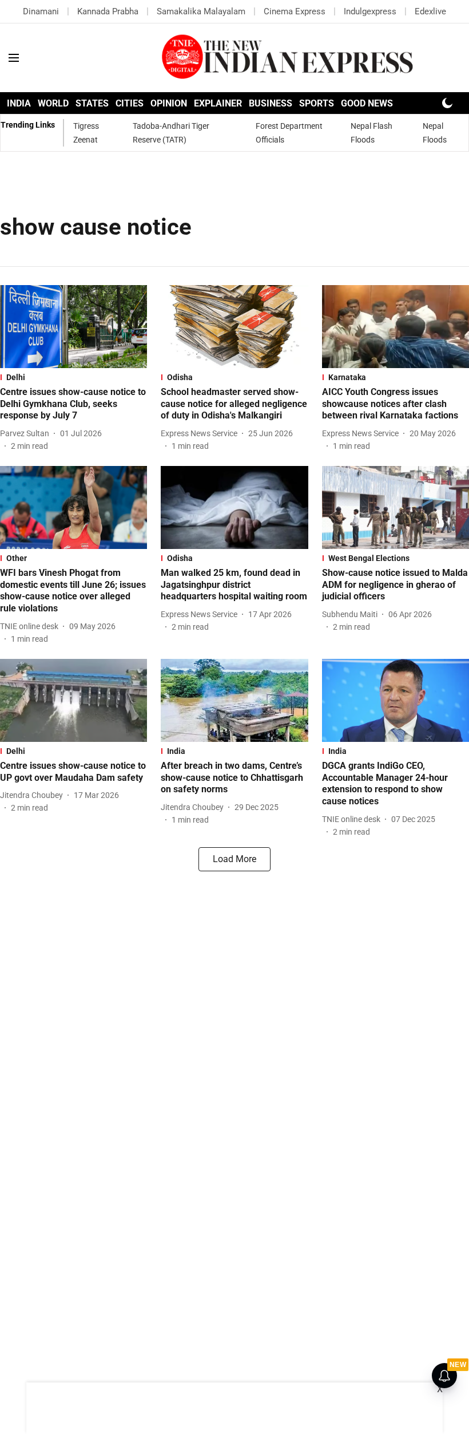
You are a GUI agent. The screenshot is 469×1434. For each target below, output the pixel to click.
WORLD (53, 103)
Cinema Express (294, 11)
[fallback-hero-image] (73, 326)
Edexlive (430, 11)
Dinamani (41, 11)
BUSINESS (270, 103)
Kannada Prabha (107, 11)
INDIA (19, 103)
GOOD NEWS (367, 103)
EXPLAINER (218, 103)
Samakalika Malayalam (201, 11)
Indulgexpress (370, 11)
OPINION (168, 103)
